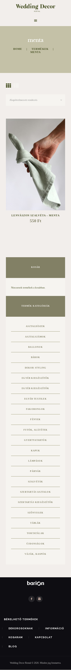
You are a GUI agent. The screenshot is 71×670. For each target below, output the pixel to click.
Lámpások (35, 461)
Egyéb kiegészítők (35, 378)
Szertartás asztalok (35, 492)
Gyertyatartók (35, 440)
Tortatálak (35, 533)
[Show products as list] (16, 86)
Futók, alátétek (35, 430)
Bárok (35, 357)
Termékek (40, 48)
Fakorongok (35, 409)
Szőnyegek (36, 512)
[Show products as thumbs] (8, 86)
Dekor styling (35, 368)
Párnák (35, 471)
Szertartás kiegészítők (35, 502)
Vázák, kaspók (35, 554)
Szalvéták (35, 481)
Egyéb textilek (35, 399)
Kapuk (35, 450)
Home (17, 48)
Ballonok (35, 347)
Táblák (35, 523)
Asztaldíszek (35, 326)
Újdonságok (35, 543)
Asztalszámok (35, 336)
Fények (35, 419)
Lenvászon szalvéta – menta (35, 215)
